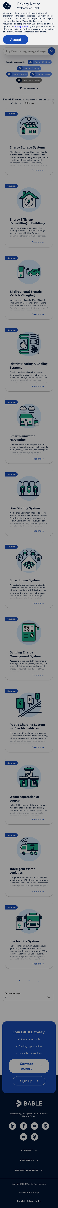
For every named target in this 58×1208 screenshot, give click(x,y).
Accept (15, 39)
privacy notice (21, 26)
